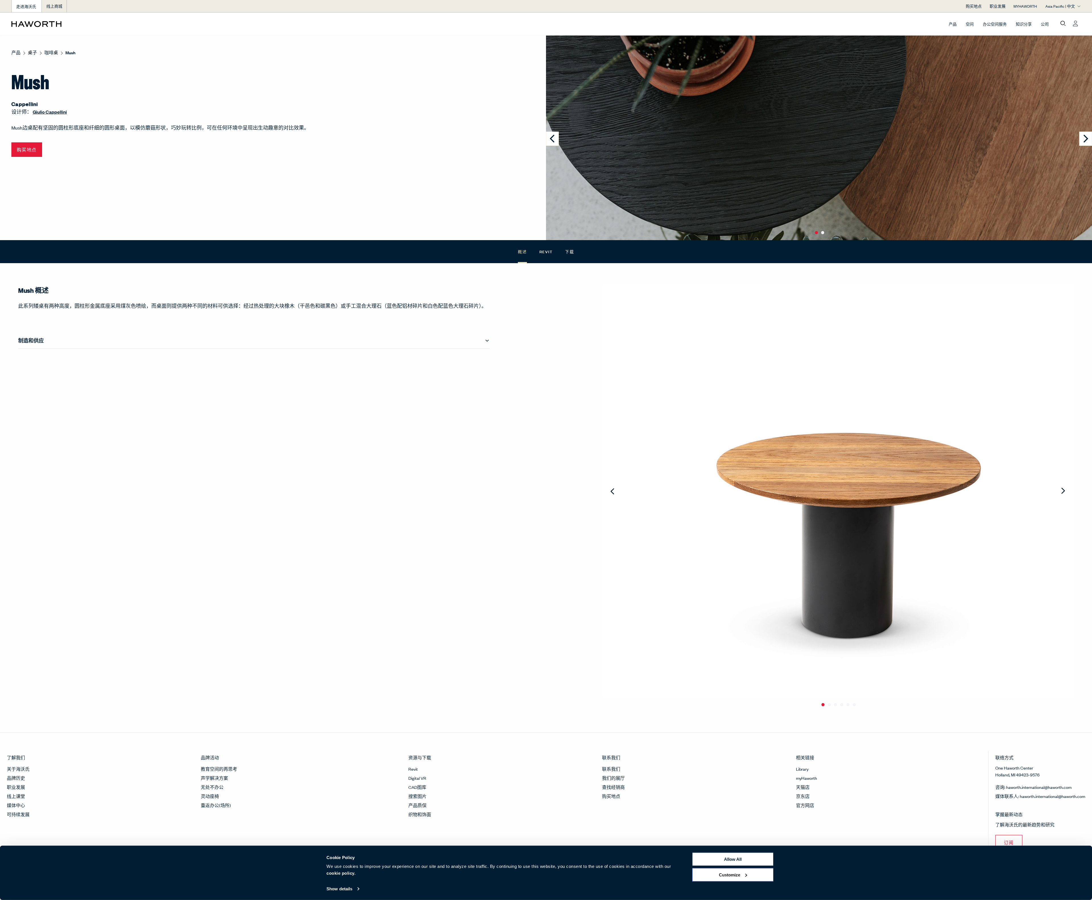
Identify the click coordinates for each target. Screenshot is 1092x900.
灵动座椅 (210, 796)
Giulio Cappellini (50, 112)
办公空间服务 (995, 24)
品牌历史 (16, 778)
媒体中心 (16, 805)
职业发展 (16, 787)
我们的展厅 (613, 778)
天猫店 (803, 787)
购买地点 (611, 796)
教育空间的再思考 (219, 769)
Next (1063, 491)
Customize (729, 874)
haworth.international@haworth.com (1039, 787)
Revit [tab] (546, 251)
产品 (953, 24)
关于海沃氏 (18, 769)
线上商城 (54, 6)
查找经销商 (613, 787)
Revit (413, 769)
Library (802, 769)
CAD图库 (417, 787)
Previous (613, 491)
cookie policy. (340, 873)
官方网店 (805, 805)
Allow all (733, 859)
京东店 (803, 796)
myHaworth (806, 778)
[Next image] (1085, 139)
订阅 (1009, 842)
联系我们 (611, 769)
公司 (1045, 24)
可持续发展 (18, 814)
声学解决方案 (214, 778)
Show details (339, 888)
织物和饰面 (419, 814)
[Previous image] (552, 139)
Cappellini (24, 103)
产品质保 (417, 805)
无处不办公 (212, 787)
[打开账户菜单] (1075, 23)
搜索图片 (417, 796)
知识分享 (1024, 24)
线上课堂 (16, 796)
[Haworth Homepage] (118, 24)
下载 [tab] (569, 251)
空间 (970, 24)
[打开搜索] (1063, 23)
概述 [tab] (522, 251)
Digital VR (417, 778)
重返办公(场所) (216, 805)
